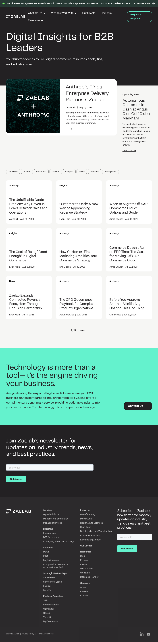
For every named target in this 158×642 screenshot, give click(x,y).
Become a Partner (89, 577)
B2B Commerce (51, 537)
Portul (46, 552)
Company (106, 13)
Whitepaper (110, 172)
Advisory (13, 172)
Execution (41, 172)
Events (26, 172)
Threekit (47, 617)
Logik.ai (47, 586)
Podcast (84, 560)
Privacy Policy (28, 634)
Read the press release (78, 3)
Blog (82, 556)
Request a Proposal (135, 16)
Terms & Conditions (45, 634)
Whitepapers (86, 569)
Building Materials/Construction (96, 531)
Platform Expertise (53, 596)
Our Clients (88, 13)
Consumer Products (90, 535)
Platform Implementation (55, 519)
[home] (15, 17)
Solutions (48, 548)
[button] (37, 13)
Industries (85, 510)
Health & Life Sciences (91, 523)
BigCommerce (50, 621)
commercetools (51, 605)
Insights (69, 172)
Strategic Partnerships (55, 573)
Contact (84, 596)
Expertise (48, 529)
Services (47, 510)
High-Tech (85, 527)
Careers (84, 591)
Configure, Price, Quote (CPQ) (58, 542)
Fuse (45, 556)
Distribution (86, 519)
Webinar (94, 172)
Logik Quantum (51, 560)
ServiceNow (49, 578)
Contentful (48, 609)
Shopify (47, 590)
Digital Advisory (51, 514)
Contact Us (135, 406)
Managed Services (52, 523)
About (83, 587)
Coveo (46, 613)
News (82, 172)
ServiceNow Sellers (52, 582)
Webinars (85, 573)
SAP (45, 600)
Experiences (49, 533)
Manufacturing (87, 514)
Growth (55, 172)
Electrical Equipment (90, 540)
